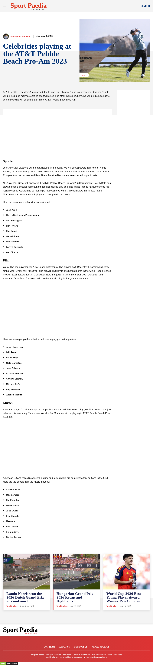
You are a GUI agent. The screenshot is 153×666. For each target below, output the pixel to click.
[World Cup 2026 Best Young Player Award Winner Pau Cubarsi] (126, 571)
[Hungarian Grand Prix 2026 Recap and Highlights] (76, 571)
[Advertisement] (57, 130)
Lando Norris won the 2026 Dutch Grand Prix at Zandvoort (25, 597)
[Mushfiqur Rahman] (6, 36)
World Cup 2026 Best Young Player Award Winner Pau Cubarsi (123, 597)
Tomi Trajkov (12, 606)
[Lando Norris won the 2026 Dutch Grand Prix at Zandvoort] (26, 571)
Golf (84, 75)
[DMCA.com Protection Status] (9, 664)
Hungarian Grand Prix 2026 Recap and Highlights (74, 597)
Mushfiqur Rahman (20, 36)
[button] (145, 6)
